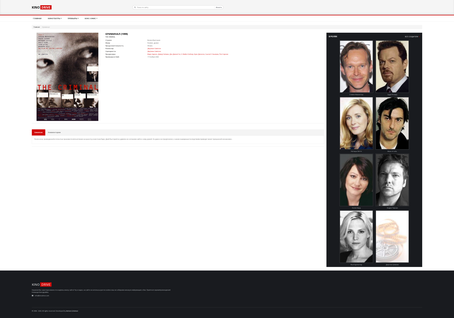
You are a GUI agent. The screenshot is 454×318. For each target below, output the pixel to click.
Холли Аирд (356, 208)
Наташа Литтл (356, 151)
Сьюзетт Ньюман (212, 54)
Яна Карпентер (356, 265)
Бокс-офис (90, 18)
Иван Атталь (392, 151)
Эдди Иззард (392, 94)
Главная (37, 18)
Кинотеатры (54, 18)
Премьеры (73, 18)
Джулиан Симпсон (154, 48)
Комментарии (54, 132)
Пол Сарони (223, 54)
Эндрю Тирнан (392, 208)
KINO (41, 7)
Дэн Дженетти (175, 54)
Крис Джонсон (199, 54)
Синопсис (38, 132)
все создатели (412, 36)
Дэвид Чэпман (163, 54)
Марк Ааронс (152, 54)
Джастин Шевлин (392, 265)
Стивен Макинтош (356, 94)
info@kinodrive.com (42, 296)
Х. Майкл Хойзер (187, 54)
